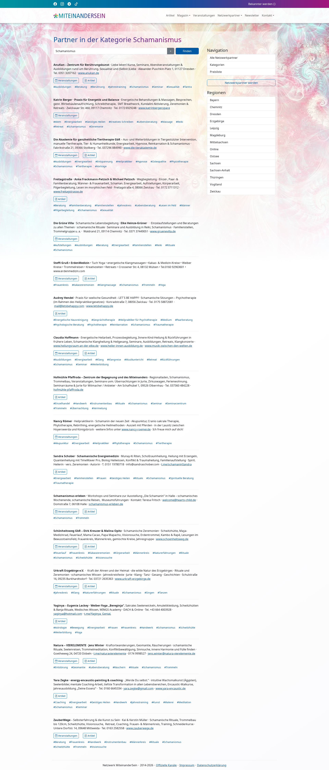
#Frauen (101, 478)
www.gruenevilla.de (163, 231)
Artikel (170, 15)
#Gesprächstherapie (103, 319)
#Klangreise (114, 359)
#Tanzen (162, 592)
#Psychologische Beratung (68, 324)
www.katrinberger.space (154, 108)
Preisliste (216, 72)
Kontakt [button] (267, 15)
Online (214, 149)
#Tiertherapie (84, 166)
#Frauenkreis (61, 284)
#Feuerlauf (59, 552)
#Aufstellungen (62, 245)
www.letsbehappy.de (99, 306)
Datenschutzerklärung (211, 765)
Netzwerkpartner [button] (229, 15)
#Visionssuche (104, 557)
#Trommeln (148, 284)
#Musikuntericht (133, 359)
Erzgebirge (217, 121)
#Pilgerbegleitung (63, 210)
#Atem (57, 121)
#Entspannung (104, 161)
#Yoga (162, 284)
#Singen (149, 592)
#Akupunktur (61, 443)
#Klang (99, 359)
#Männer (185, 205)
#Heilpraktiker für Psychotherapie (137, 319)
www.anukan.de (88, 73)
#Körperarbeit (121, 552)
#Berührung (97, 86)
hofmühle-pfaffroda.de (68, 390)
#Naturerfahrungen (164, 552)
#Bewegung (77, 627)
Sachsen (215, 163)
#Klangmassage (107, 284)
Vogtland (216, 184)
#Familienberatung (80, 205)
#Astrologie (60, 627)
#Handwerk (80, 403)
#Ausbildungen (62, 86)
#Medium (166, 319)
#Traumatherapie (164, 324)
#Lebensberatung (147, 121)
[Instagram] (62, 4)
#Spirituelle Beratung (181, 478)
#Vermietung (99, 408)
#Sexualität (173, 86)
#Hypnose (141, 161)
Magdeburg (217, 135)
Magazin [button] (182, 15)
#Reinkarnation (119, 324)
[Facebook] (55, 4)
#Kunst (156, 702)
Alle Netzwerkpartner (224, 58)
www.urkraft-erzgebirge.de (132, 579)
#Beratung (81, 86)
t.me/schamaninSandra (176, 464)
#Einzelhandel (61, 403)
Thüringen (216, 177)
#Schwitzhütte (84, 557)
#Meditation (184, 702)
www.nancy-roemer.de (136, 429)
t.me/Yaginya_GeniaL (97, 614)
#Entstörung (60, 667)
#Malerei (168, 702)
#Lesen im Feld (167, 205)
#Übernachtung (79, 408)
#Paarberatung (184, 319)
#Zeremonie (96, 126)
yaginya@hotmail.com (67, 614)
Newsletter (252, 15)
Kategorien (217, 65)
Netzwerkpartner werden (241, 83)
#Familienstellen (104, 205)
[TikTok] (76, 4)
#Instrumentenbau (101, 403)
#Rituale (170, 245)
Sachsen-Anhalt (220, 170)
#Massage (167, 121)
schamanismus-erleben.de (106, 504)
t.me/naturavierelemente (110, 653)
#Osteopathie (158, 161)
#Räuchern (119, 667)
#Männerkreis (141, 552)
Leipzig (214, 128)
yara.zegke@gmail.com (139, 688)
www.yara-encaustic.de (171, 688)
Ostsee (214, 156)
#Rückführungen (170, 359)
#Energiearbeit (73, 121)
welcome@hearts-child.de (179, 500)
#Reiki (179, 121)
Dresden (215, 114)
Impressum (186, 765)
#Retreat (58, 126)
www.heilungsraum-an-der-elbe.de (76, 346)
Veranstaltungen (204, 15)
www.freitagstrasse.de (68, 191)
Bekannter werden (260, 4)
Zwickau (215, 191)
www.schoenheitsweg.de (172, 539)
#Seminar (157, 86)
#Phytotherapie (121, 443)
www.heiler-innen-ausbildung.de (122, 346)
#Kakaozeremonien (83, 284)
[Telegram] (69, 4)
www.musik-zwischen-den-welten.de (168, 346)
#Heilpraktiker (124, 161)
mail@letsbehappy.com (69, 306)
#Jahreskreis (124, 205)
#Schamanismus (139, 86)
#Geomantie (78, 667)
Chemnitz (216, 107)
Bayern (214, 100)
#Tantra (187, 86)
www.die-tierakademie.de (140, 148)
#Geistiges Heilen (95, 121)
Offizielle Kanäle (166, 765)
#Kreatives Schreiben (121, 121)
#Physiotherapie (179, 161)
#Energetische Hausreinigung (70, 319)
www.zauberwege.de (140, 728)
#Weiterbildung (99, 364)
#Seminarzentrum (175, 403)
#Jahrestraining (117, 86)
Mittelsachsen (219, 142)
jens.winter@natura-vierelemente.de (171, 653)
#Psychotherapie (97, 324)
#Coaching (59, 702)
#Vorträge (101, 166)
